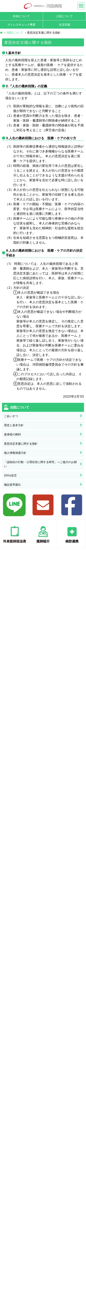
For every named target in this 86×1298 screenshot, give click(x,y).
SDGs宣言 (10, 475)
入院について (64, 16)
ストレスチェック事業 (21, 24)
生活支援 (64, 24)
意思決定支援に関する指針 (21, 443)
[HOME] (1, 32)
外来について (21, 16)
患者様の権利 (12, 434)
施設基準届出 (12, 484)
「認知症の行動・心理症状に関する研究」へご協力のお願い (40, 464)
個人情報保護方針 (15, 452)
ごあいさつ (11, 416)
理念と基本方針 (14, 425)
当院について (14, 32)
